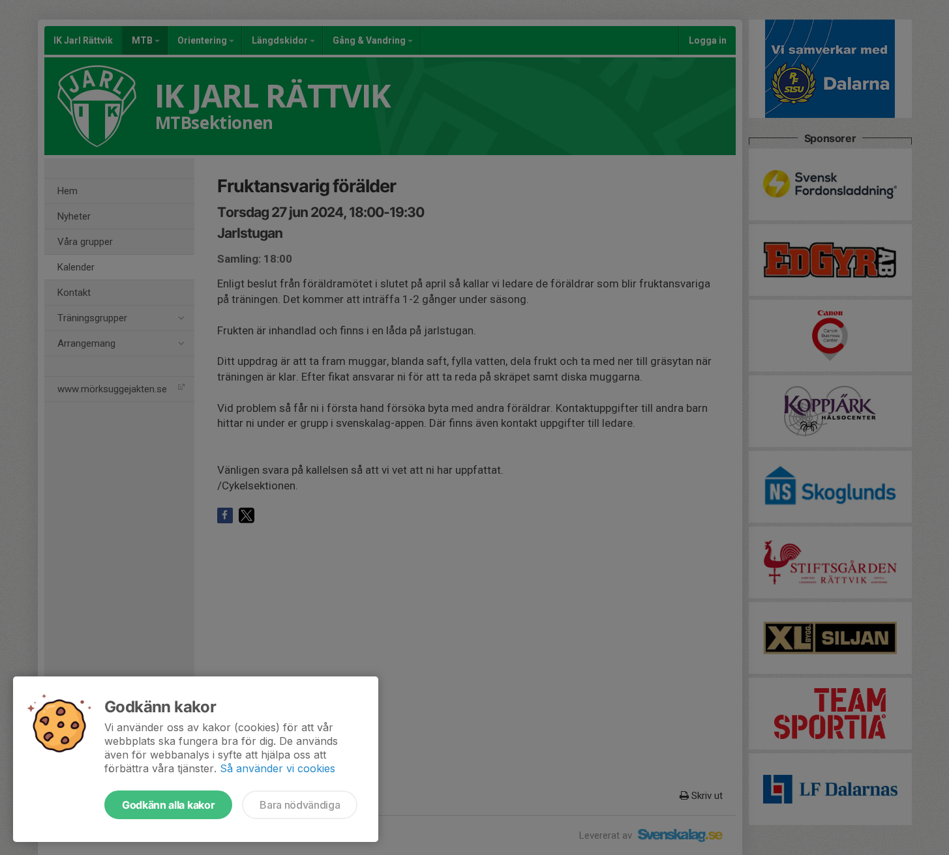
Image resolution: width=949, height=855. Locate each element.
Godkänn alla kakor (168, 804)
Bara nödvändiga (300, 804)
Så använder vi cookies (277, 768)
